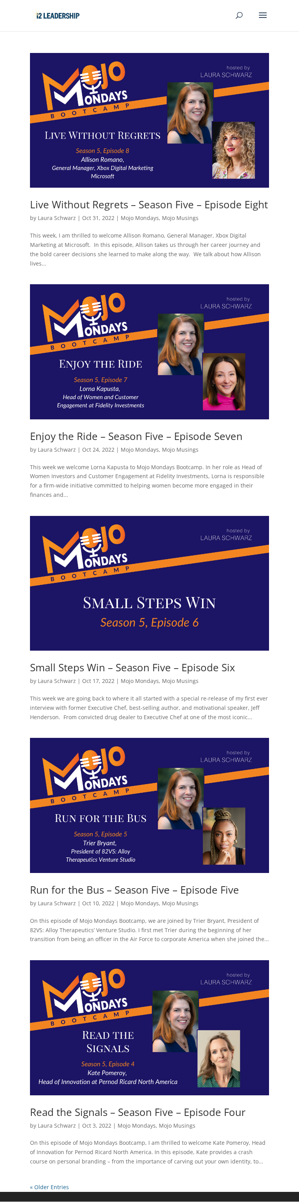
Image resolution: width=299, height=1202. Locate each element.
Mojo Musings (180, 218)
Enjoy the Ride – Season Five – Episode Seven (136, 436)
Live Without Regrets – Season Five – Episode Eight (149, 204)
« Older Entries (49, 1187)
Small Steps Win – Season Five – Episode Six (132, 667)
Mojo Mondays (140, 218)
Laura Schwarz (57, 218)
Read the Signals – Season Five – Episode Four (138, 1112)
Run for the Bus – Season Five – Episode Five (134, 890)
